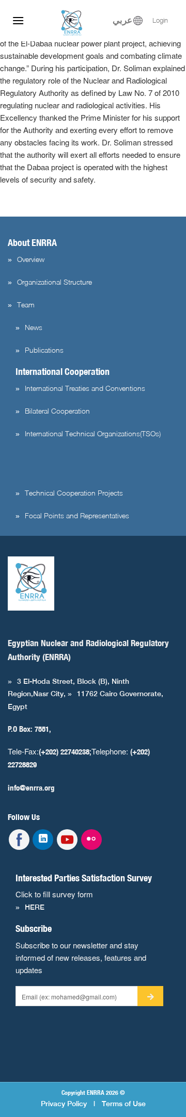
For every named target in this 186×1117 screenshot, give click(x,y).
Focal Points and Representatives (77, 515)
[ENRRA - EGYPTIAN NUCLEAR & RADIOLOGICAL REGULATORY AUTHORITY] (72, 23)
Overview (30, 259)
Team (26, 304)
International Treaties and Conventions (85, 388)
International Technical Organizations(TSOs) (93, 433)
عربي (122, 20)
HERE (34, 907)
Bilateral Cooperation (57, 410)
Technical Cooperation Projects (74, 492)
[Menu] (18, 20)
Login (160, 20)
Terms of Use (124, 1103)
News (33, 327)
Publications (44, 350)
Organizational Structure (54, 281)
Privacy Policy (64, 1103)
